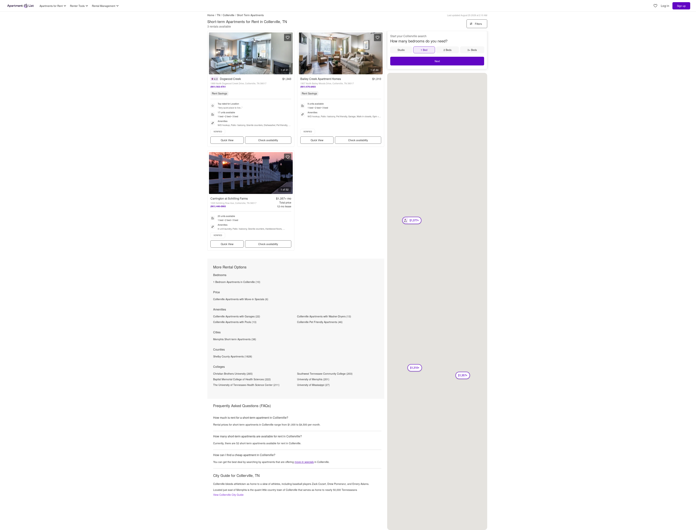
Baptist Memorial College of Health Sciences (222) (242, 379)
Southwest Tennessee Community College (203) (325, 373)
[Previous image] (212, 53)
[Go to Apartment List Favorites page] (655, 6)
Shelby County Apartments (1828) (232, 356)
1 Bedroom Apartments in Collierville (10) (236, 282)
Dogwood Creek (230, 79)
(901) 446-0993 (218, 206)
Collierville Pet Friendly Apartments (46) (320, 322)
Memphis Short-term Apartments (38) (234, 339)
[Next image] (290, 53)
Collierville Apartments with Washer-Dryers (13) (324, 316)
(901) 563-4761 (218, 86)
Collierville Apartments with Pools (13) (234, 322)
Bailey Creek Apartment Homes (320, 79)
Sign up (681, 6)
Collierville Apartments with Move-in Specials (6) (240, 299)
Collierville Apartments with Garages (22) (236, 316)
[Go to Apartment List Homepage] (20, 6)
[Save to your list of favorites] (287, 37)
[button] (411, 220)
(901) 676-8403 (308, 86)
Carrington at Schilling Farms (229, 198)
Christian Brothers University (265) (233, 373)
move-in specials (304, 462)
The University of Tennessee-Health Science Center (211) (246, 385)
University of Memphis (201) (313, 379)
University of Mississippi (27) (313, 385)
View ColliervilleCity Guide (228, 494)
